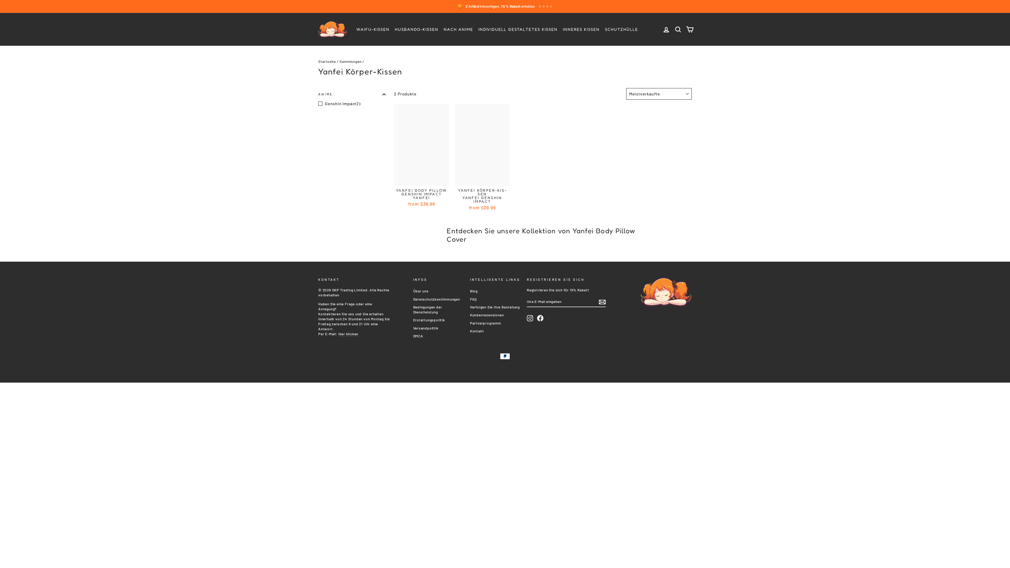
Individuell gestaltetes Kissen (518, 29)
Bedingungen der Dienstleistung (427, 309)
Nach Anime (458, 29)
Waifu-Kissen (373, 29)
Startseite (327, 61)
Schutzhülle (621, 29)
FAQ (473, 299)
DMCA (418, 336)
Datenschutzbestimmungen (436, 299)
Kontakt (477, 331)
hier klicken (348, 334)
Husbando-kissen (416, 29)
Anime (325, 94)
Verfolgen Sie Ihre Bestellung (495, 307)
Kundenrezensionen (487, 315)
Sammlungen (350, 61)
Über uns (421, 291)
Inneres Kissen (581, 29)
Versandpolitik (425, 328)
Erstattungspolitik (429, 320)
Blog (474, 291)
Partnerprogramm (485, 323)
